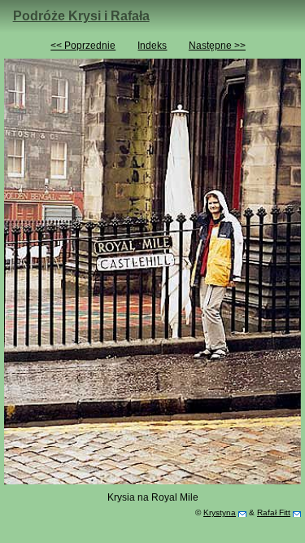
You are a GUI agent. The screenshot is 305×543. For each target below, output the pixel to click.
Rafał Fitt (273, 512)
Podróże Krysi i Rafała (81, 16)
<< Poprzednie (82, 45)
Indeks (152, 45)
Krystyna (219, 512)
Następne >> (217, 45)
